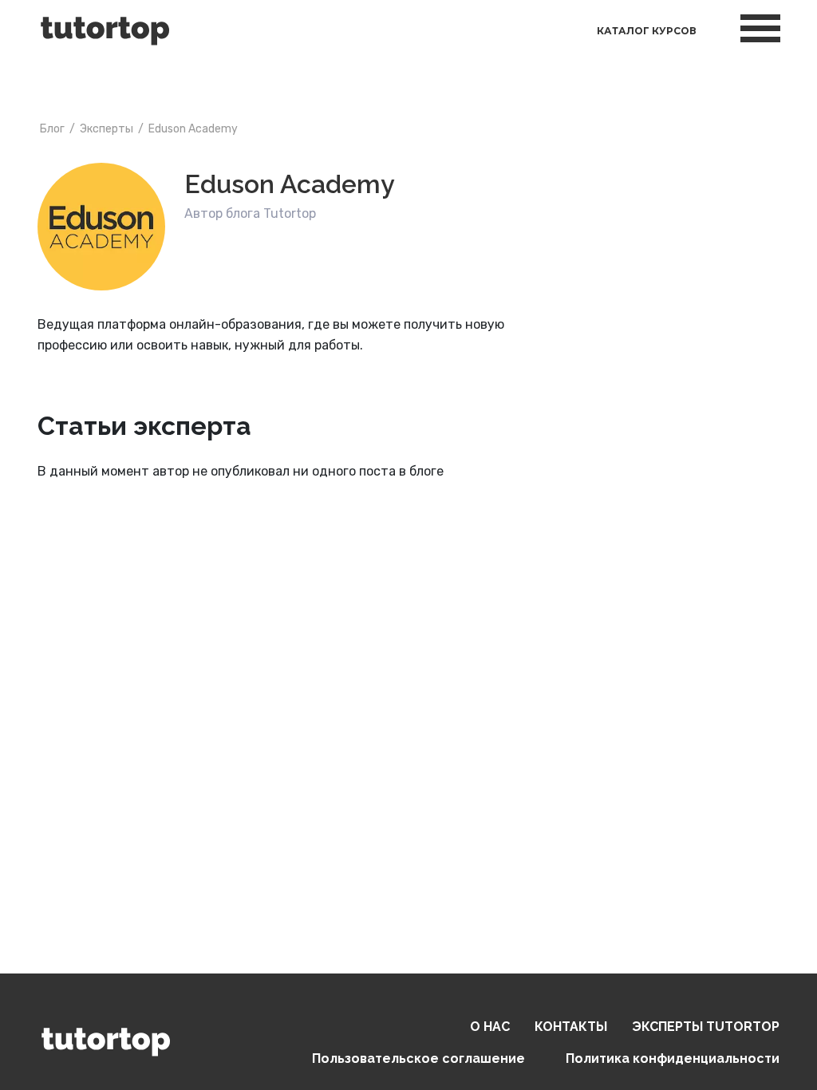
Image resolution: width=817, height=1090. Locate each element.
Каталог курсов (647, 31)
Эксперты (706, 1026)
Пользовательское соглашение (418, 1058)
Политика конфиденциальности (673, 1058)
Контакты (571, 1026)
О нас (490, 1026)
